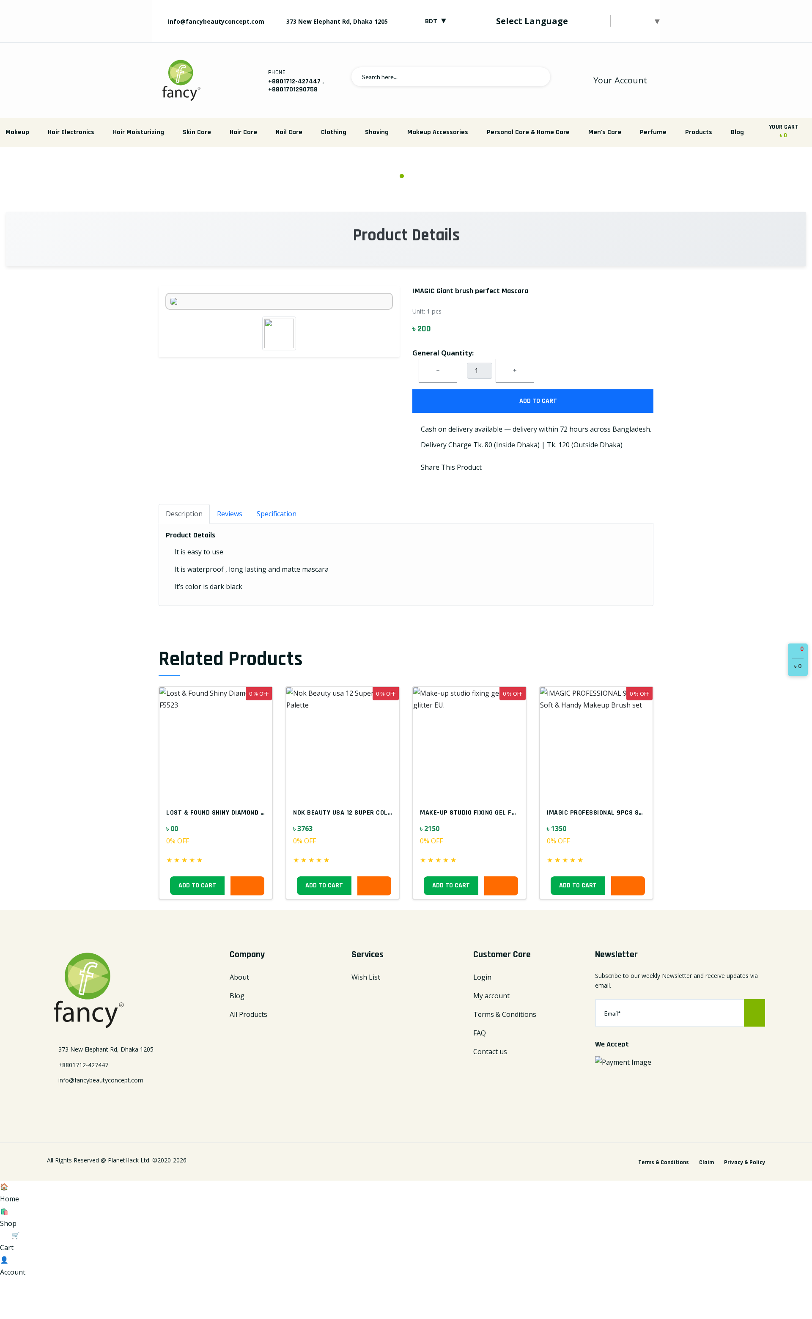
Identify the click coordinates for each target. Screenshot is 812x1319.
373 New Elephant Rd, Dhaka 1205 (337, 21)
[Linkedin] (80, 1102)
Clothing (333, 132)
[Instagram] (94, 1102)
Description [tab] (184, 513)
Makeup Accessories (437, 132)
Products (698, 132)
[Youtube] (109, 1102)
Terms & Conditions (504, 1014)
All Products (248, 1014)
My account (491, 995)
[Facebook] (50, 1102)
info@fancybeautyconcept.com (215, 21)
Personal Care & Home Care (528, 132)
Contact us (490, 1051)
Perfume (653, 132)
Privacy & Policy (744, 1162)
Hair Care (243, 132)
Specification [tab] (276, 513)
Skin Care (197, 132)
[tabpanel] (406, 166)
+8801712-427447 (294, 81)
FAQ (479, 1033)
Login (482, 977)
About (239, 977)
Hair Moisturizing (138, 132)
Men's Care (604, 132)
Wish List (365, 977)
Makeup (17, 132)
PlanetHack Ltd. (129, 1160)
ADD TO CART (537, 401)
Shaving (377, 132)
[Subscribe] (754, 1013)
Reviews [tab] (229, 513)
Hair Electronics (71, 132)
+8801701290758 (293, 89)
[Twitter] (65, 1102)
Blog (737, 132)
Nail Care (289, 132)
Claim (706, 1162)
